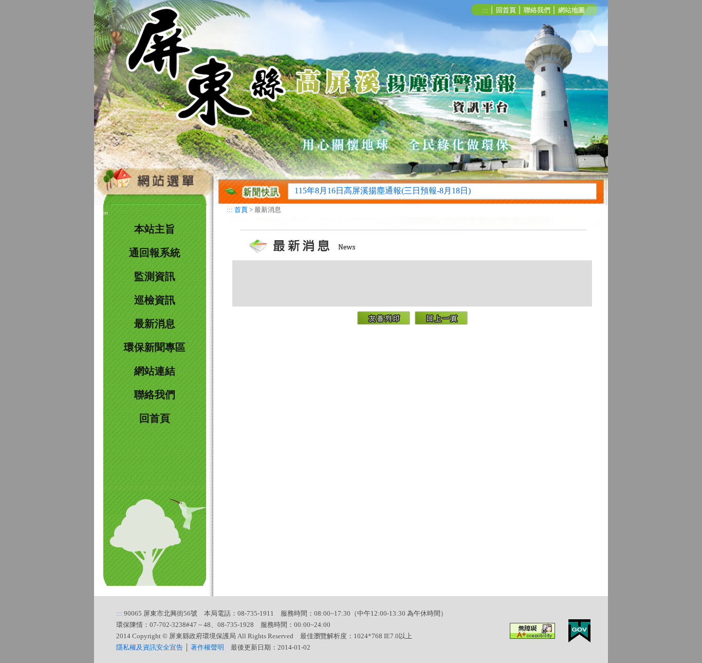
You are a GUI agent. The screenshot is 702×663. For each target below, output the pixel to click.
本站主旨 (154, 229)
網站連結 (154, 371)
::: (485, 10)
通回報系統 (154, 252)
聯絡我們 (537, 10)
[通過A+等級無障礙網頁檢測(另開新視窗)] (532, 630)
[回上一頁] (441, 316)
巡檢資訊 (154, 300)
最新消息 (154, 323)
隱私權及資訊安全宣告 (149, 647)
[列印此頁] (383, 316)
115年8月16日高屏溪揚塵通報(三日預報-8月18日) (382, 190)
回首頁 (506, 10)
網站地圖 (571, 10)
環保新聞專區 (155, 347)
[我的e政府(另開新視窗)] (579, 630)
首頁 (241, 209)
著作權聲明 (207, 647)
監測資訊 (154, 276)
